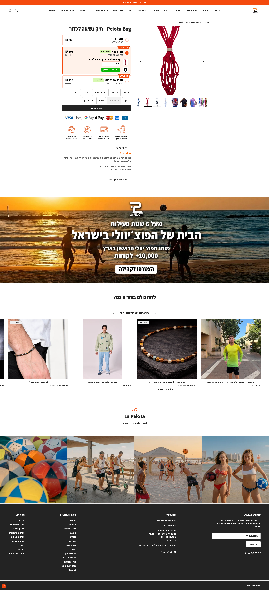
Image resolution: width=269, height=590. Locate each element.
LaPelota (251, 585)
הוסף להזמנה (97, 108)
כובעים (167, 10)
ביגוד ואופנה (192, 10)
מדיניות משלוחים (16, 533)
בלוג (22, 545)
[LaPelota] (255, 10)
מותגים (178, 10)
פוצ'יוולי (155, 10)
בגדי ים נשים (85, 10)
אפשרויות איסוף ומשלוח (117, 179)
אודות (21, 520)
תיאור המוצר (121, 147)
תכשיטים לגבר (102, 10)
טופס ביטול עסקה (16, 553)
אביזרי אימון (118, 10)
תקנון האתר (18, 528)
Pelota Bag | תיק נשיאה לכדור (190, 22)
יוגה (130, 10)
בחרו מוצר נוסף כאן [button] (111, 69)
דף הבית (208, 22)
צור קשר (20, 549)
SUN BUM (141, 10)
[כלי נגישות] (4, 586)
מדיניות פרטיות (17, 537)
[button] (96, 40)
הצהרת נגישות (17, 541)
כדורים (217, 10)
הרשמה (253, 544)
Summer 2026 (67, 10)
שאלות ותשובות (17, 524)
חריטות (205, 10)
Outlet (52, 10)
